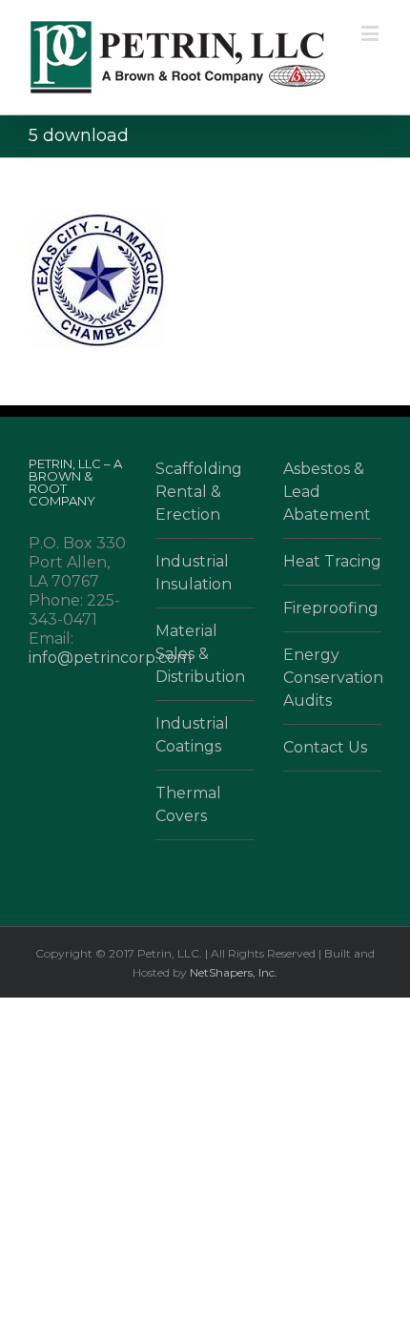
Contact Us (325, 747)
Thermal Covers (188, 804)
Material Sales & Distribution (200, 654)
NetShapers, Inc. (233, 972)
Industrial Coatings (192, 734)
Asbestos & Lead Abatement (327, 492)
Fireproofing (331, 608)
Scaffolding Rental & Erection (198, 492)
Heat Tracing (332, 561)
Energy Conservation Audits (332, 678)
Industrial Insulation (193, 572)
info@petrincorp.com (110, 658)
